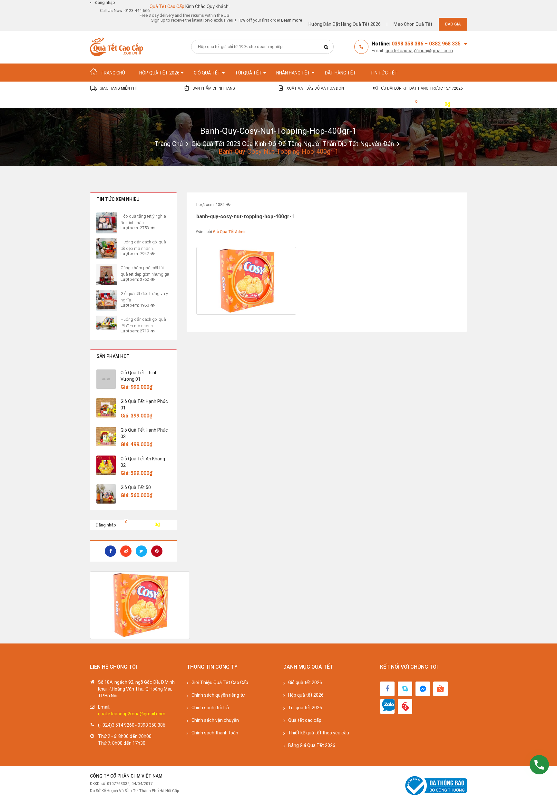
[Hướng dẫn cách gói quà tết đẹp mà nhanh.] (106, 248)
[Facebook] (387, 689)
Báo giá (453, 24)
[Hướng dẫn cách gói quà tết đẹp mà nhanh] (106, 322)
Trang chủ (168, 144)
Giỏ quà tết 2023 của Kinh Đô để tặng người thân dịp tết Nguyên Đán (292, 144)
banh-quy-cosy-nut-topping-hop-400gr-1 (278, 131)
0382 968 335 (445, 44)
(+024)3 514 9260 (116, 725)
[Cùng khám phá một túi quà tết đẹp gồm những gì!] (106, 274)
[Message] (422, 689)
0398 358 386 (151, 725)
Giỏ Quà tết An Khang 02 (143, 462)
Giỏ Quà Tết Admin (230, 232)
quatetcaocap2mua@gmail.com (419, 50)
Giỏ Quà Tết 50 (136, 487)
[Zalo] (387, 706)
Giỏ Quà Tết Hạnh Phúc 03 (144, 433)
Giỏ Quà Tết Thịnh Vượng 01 (139, 376)
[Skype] (405, 689)
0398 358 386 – (410, 44)
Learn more (291, 20)
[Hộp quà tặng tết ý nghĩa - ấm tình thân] (106, 222)
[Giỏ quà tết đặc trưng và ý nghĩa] (106, 300)
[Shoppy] (440, 689)
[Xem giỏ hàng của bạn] (411, 103)
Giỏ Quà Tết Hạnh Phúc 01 (144, 404)
